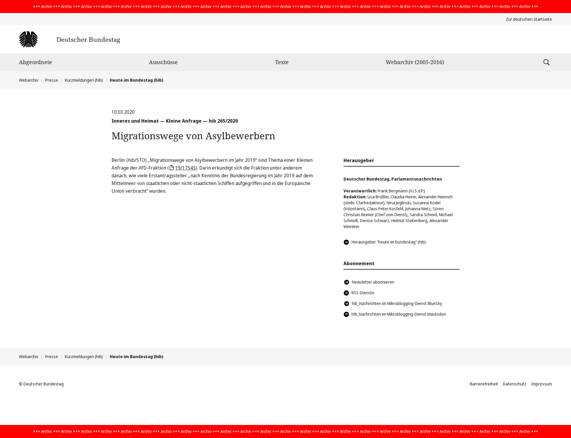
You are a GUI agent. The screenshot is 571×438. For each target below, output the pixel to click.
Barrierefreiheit (484, 384)
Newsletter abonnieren (373, 282)
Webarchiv (28, 80)
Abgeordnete (35, 62)
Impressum (541, 384)
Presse (51, 80)
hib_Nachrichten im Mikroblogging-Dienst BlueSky (397, 303)
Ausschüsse (163, 62)
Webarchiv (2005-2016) (415, 62)
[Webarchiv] (69, 39)
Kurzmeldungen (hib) (84, 80)
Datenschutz (514, 384)
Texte (282, 62)
